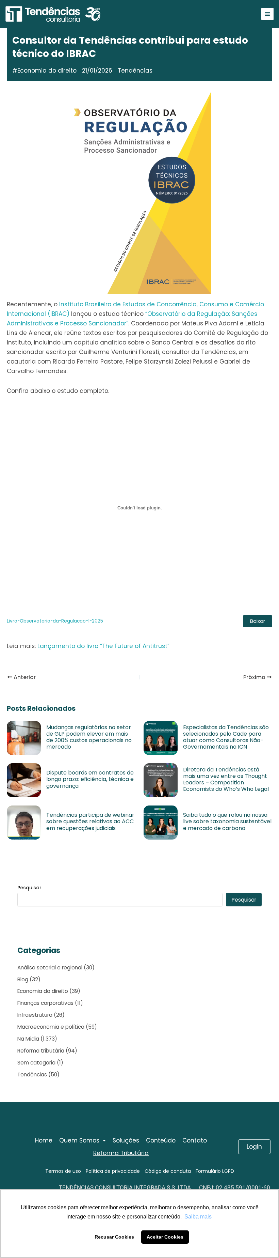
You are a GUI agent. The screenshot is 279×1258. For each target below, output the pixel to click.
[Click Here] (267, 14)
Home (43, 1140)
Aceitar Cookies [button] (165, 1237)
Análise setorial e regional (49, 967)
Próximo (255, 677)
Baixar (257, 621)
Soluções (126, 1140)
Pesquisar (29, 887)
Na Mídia (28, 1038)
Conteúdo (161, 1140)
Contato (194, 1140)
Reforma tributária (40, 1050)
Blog (22, 979)
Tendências (32, 1074)
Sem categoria (36, 1062)
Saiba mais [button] (198, 1216)
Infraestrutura (34, 1014)
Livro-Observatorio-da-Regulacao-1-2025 (55, 621)
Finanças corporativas (45, 1003)
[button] (82, 1140)
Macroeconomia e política (50, 1026)
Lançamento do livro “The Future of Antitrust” (103, 646)
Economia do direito (47, 70)
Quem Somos (79, 1140)
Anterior (24, 677)
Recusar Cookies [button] (114, 1237)
